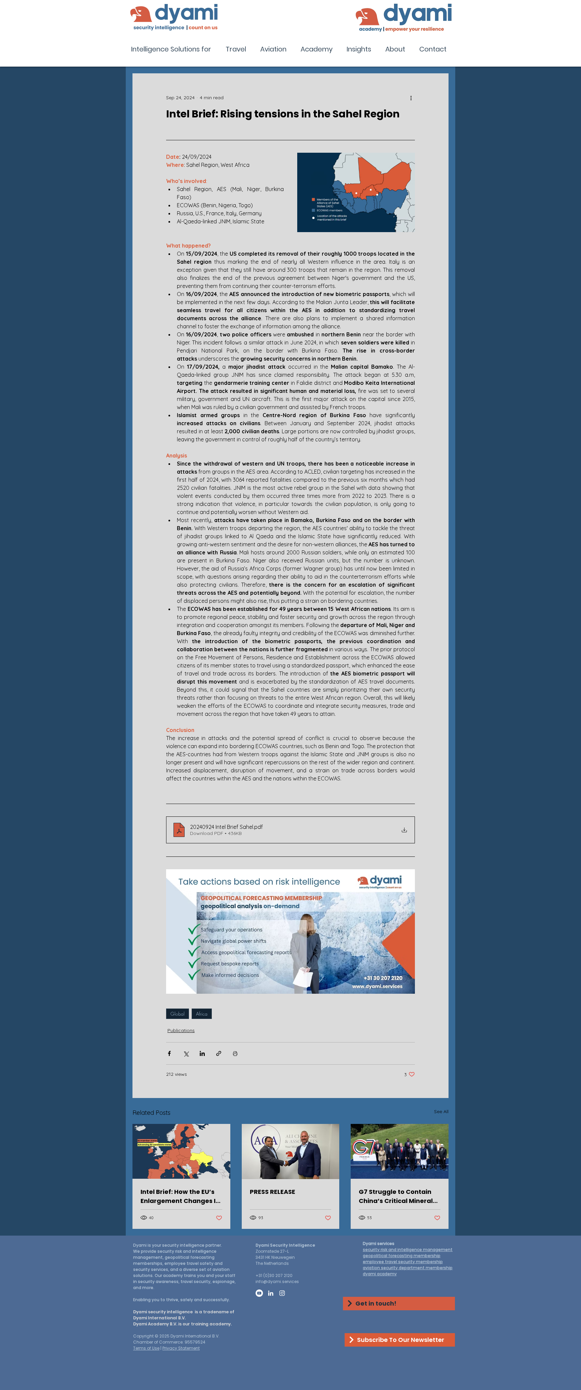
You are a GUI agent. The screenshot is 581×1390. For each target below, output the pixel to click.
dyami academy (380, 1274)
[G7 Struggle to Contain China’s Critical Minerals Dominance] (400, 1151)
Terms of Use (146, 1348)
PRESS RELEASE (272, 1191)
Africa (201, 1014)
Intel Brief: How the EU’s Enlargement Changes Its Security (181, 1196)
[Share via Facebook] (169, 1053)
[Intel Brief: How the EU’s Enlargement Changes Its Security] (181, 1151)
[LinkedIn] (270, 1293)
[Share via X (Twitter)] (186, 1053)
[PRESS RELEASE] (291, 1151)
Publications (181, 1030)
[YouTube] (259, 1293)
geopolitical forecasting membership (401, 1255)
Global (177, 1014)
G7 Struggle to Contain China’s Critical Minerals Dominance (397, 1196)
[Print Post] (235, 1053)
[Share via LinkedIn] (202, 1053)
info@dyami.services (277, 1281)
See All (441, 1111)
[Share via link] (219, 1053)
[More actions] (411, 98)
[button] (173, 49)
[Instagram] (282, 1293)
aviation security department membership (408, 1268)
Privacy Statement (181, 1348)
